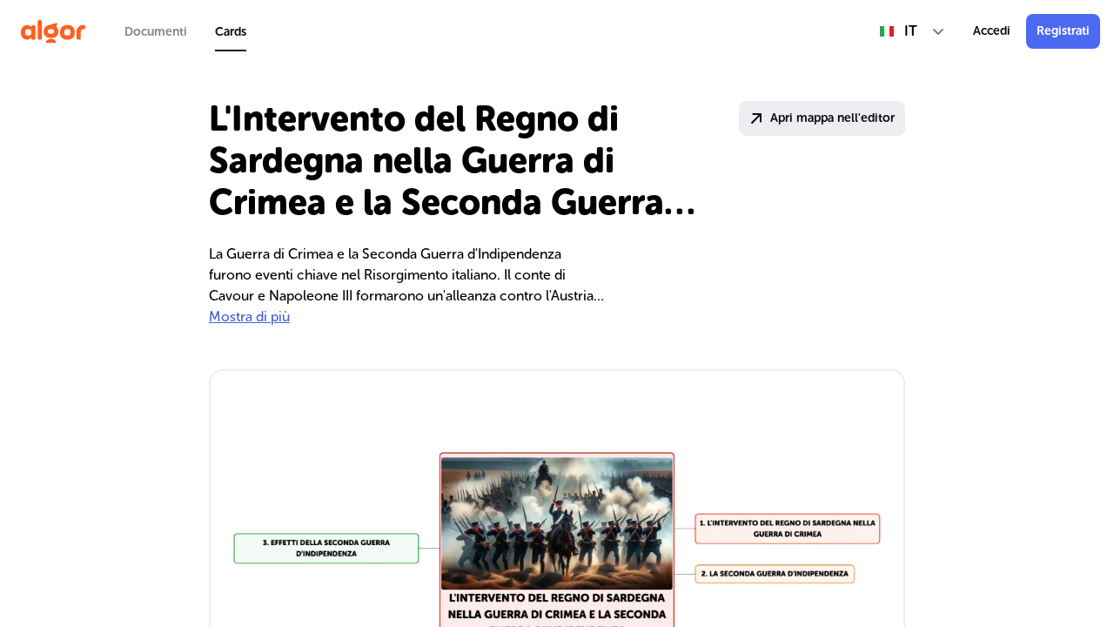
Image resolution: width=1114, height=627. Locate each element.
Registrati (1063, 31)
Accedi (991, 31)
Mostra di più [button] (249, 316)
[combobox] (912, 31)
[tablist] (185, 31)
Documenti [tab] (155, 31)
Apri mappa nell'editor (832, 118)
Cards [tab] (230, 31)
